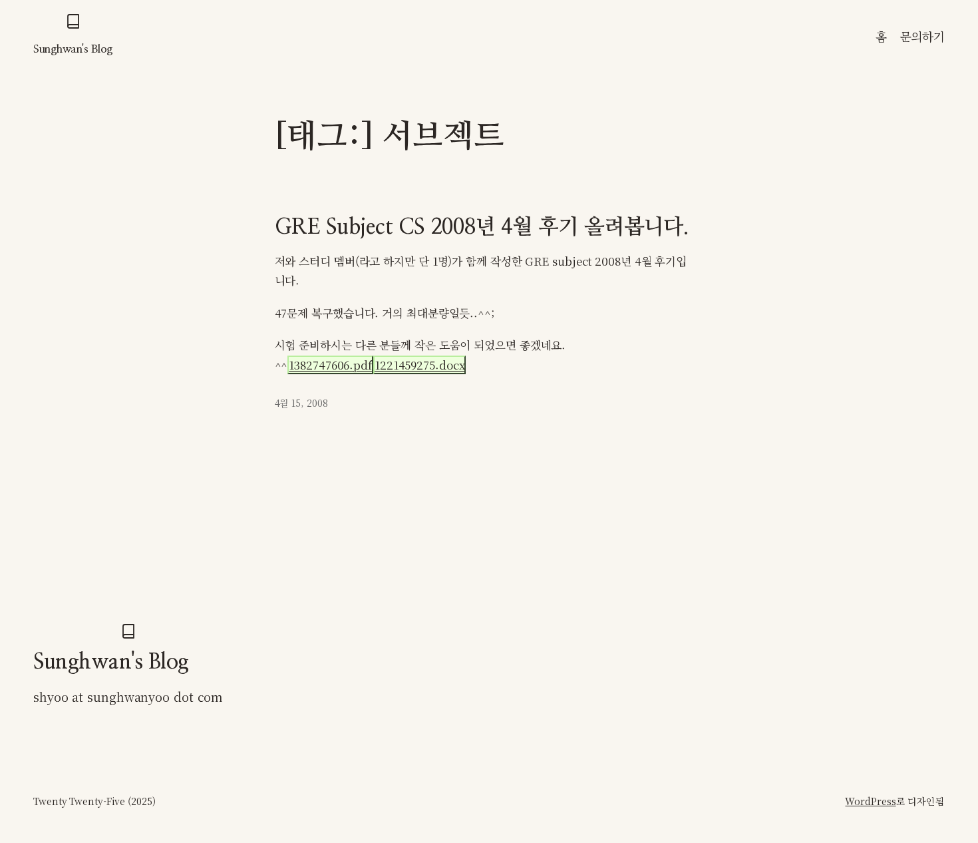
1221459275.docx (420, 365)
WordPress (870, 801)
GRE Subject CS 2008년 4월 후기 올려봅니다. (482, 227)
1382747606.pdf (330, 365)
